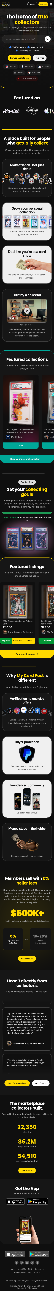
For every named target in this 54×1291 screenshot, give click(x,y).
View (21, 445)
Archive (37, 1272)
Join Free (43, 4)
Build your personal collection (25, 459)
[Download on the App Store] (15, 1201)
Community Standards (27, 1288)
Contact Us (39, 1269)
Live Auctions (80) (28, 79)
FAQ (30, 1269)
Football (13, 66)
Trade (29, 640)
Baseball (45, 66)
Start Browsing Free (17, 1083)
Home (12, 1269)
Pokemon (36, 72)
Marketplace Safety (22, 1272)
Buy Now (6, 640)
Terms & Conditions (35, 1286)
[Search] (48, 39)
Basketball (29, 66)
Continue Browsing (25, 654)
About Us (22, 1269)
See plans (25, 958)
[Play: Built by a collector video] (27, 310)
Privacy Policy (16, 1286)
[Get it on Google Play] (37, 1201)
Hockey (20, 72)
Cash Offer (17, 640)
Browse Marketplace (19, 58)
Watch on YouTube (27, 325)
